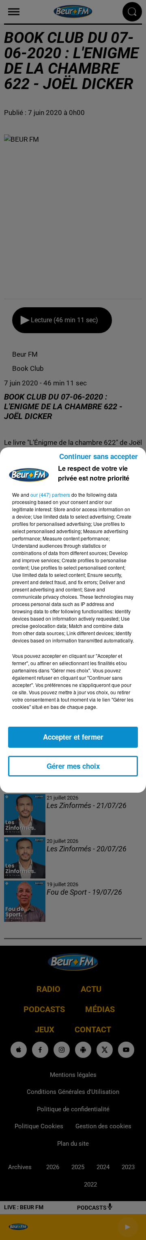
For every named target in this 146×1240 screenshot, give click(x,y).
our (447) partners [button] (50, 494)
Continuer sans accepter (98, 456)
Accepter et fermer (73, 737)
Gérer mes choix (73, 766)
